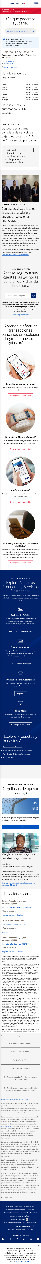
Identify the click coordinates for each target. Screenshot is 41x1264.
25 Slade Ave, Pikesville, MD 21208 (14, 924)
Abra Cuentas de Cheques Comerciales (16, 754)
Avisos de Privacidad (23, 1262)
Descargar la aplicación (20, 725)
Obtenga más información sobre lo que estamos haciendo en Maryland (18, 884)
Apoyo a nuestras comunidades (17, 31)
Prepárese (20, 694)
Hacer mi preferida (10, 67)
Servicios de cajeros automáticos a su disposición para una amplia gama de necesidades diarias (20, 150)
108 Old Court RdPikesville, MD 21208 (11, 63)
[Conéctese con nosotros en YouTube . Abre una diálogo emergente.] (38, 1239)
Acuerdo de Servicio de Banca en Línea (14, 1099)
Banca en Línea (8, 758)
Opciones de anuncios (18, 1219)
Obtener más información (20, 396)
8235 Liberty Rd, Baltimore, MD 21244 (15, 944)
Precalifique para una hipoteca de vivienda (17, 750)
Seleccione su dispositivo (17, 295)
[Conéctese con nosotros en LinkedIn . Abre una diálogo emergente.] (17, 1239)
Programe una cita (8, 915)
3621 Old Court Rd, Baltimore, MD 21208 (16, 907)
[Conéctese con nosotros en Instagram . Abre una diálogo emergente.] (10, 1239)
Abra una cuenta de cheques (20, 663)
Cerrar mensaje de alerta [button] (36, 39)
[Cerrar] (38, 1245)
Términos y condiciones (21, 315)
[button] (3, 4)
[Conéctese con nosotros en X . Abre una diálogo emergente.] (31, 1239)
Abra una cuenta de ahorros (12, 747)
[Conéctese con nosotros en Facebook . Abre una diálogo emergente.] (3, 1239)
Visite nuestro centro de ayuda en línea (15, 255)
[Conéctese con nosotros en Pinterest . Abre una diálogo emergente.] (24, 1239)
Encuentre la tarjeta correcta (20, 631)
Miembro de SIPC (7, 1126)
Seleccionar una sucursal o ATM (14, 12)
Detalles (20, 915)
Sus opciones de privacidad (12, 1223)
